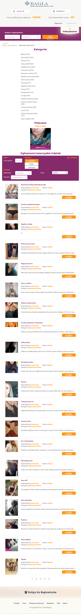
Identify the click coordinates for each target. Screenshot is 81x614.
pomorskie (35, 188)
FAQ (58, 603)
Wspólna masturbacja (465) (30, 76)
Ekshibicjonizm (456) (28, 67)
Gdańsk (50, 188)
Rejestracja (61, 11)
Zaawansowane (50, 39)
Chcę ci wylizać (26, 283)
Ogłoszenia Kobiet (34, 190)
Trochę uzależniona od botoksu (32, 323)
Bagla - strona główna (10, 45)
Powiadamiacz (71, 23)
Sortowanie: (7, 177)
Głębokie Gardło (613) (28, 86)
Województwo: (7, 173)
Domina (23, 382)
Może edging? (25, 539)
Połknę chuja (25, 342)
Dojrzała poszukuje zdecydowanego (33, 184)
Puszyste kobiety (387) (28, 107)
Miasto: (42, 173)
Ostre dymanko (26, 500)
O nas (24, 603)
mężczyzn (31, 167)
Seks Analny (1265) (27, 57)
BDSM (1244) (25, 54)
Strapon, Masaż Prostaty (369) (29, 103)
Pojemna (24, 520)
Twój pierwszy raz (27, 401)
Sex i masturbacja (27, 441)
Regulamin (50, 603)
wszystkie (31, 161)
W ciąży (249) (25, 95)
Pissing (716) (25, 60)
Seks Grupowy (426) (27, 80)
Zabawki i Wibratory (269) (29, 99)
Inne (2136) (25, 110)
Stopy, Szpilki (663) (27, 64)
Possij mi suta (26, 421)
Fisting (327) (25, 89)
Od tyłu (23, 559)
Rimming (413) (26, 83)
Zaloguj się (20, 11)
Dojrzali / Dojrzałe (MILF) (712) (29, 114)
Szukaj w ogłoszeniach (14, 32)
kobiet (31, 164)
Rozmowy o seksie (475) (29, 73)
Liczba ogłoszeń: (8, 161)
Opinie (65, 603)
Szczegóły (68, 197)
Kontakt (17, 603)
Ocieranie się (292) (27, 70)
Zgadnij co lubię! (26, 224)
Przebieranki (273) (27, 92)
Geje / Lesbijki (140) (27, 119)
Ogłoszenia (58, 23)
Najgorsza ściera (27, 263)
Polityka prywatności (36, 603)
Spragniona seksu (27, 362)
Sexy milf (24, 480)
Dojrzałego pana (26, 461)
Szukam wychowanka (28, 303)
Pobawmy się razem (28, 244)
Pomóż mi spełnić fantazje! (30, 204)
